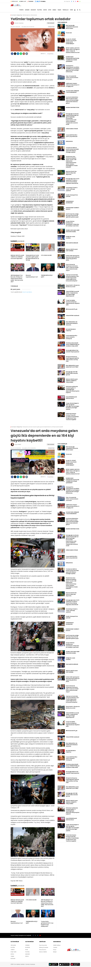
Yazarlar (55, 947)
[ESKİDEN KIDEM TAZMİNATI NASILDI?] (61, 210)
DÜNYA (45, 9)
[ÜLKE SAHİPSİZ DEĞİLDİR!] (61, 246)
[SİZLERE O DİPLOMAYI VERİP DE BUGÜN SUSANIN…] (61, 233)
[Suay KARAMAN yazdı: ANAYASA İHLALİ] (61, 400)
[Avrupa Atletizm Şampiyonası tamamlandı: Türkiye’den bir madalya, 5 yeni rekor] (61, 224)
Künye (54, 949)
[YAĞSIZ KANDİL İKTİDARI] (61, 131)
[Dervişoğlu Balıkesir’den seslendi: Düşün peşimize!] (61, 353)
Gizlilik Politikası (56, 945)
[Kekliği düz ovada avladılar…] (61, 239)
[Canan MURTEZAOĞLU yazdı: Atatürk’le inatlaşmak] (61, 338)
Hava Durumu (42, 949)
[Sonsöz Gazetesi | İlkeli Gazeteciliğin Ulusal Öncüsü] (16, 6)
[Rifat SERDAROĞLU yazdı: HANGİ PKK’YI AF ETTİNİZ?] (61, 368)
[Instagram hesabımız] (75, 1)
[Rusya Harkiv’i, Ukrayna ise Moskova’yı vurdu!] (61, 288)
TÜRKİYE (21, 9)
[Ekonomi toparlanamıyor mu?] (33, 268)
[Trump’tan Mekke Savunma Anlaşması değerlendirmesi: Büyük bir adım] (61, 303)
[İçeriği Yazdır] (26, 53)
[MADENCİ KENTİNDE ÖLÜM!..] (61, 110)
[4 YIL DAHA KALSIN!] (48, 248)
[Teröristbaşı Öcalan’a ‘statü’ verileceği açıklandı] (61, 190)
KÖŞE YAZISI (13, 952)
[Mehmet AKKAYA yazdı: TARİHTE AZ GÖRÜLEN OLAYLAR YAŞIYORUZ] (17, 248)
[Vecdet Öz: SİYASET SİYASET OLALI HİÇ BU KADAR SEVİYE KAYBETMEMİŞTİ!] (61, 42)
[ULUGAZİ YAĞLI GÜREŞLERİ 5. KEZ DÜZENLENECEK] (61, 94)
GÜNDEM (27, 9)
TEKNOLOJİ (65, 9)
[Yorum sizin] (61, 36)
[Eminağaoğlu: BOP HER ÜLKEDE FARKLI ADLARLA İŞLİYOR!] (61, 375)
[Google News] (50, 54)
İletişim (55, 952)
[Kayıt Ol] (75, 10)
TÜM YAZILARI (50, 23)
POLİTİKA (39, 9)
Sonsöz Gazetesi (19, 23)
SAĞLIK (54, 9)
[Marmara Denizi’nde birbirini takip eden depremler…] (61, 174)
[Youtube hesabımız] (77, 1)
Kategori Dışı (51, 26)
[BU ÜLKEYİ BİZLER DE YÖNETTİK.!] (61, 332)
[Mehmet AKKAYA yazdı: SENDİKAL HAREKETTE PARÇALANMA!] (61, 382)
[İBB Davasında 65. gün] (61, 312)
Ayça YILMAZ (18, 444)
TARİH (71, 9)
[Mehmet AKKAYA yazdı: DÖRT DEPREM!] (61, 252)
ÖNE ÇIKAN (13, 945)
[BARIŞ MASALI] (61, 144)
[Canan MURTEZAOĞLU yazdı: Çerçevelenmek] (61, 138)
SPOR (49, 9)
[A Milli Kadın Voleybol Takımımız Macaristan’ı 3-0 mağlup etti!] (61, 86)
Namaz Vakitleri (43, 952)
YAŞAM (59, 9)
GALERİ (15, 1)
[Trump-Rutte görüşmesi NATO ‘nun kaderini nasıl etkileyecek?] (48, 915)
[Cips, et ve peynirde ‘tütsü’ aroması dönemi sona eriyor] (61, 79)
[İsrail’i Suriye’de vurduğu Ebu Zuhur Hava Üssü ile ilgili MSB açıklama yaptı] (61, 217)
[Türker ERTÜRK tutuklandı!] (61, 318)
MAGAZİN (27, 954)
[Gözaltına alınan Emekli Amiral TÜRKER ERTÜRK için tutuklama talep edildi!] (61, 346)
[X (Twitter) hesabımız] (73, 1)
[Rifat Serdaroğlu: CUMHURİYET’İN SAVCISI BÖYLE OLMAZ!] (61, 28)
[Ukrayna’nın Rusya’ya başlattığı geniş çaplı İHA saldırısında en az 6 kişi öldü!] (61, 359)
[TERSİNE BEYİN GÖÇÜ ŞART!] (48, 268)
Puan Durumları (43, 945)
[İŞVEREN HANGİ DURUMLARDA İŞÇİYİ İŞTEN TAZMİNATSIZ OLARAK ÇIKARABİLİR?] (61, 60)
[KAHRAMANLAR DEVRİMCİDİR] (61, 204)
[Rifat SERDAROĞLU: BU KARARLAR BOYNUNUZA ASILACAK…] (61, 325)
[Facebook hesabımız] (71, 1)
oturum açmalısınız (27, 292)
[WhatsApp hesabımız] (79, 1)
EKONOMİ (33, 9)
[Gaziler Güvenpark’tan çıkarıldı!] (61, 198)
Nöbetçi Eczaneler (43, 947)
